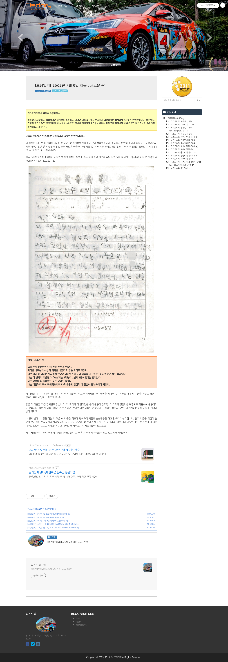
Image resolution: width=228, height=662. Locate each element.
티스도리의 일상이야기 (183, 155)
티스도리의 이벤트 (181, 121)
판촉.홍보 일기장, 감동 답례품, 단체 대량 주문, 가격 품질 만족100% (63, 476)
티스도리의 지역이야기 (182, 159)
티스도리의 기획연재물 (182, 140)
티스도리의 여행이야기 (182, 146)
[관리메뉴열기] (222, 5)
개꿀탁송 (81, 6)
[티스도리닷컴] (38, 6)
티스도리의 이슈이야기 (182, 149)
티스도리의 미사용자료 (182, 143)
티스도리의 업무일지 (181, 127)
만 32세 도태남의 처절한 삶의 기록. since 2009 (51, 569)
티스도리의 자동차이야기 (184, 162)
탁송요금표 (63, 6)
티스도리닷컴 (38, 565)
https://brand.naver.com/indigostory (47, 445)
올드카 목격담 (182, 165)
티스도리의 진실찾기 (181, 134)
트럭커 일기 (180, 131)
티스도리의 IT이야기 (182, 124)
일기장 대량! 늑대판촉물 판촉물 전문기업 (52, 472)
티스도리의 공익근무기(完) (183, 137)
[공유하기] (37, 496)
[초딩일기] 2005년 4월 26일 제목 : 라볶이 (44, 517)
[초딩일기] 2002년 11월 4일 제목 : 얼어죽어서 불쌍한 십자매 (52, 524)
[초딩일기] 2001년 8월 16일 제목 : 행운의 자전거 (47, 514)
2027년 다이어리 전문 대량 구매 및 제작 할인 (54, 449)
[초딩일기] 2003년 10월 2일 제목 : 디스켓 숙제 (46, 521)
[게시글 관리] (41, 496)
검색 (198, 100)
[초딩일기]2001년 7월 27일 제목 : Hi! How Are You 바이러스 (51, 528)
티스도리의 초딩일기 (43, 91)
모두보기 (174, 118)
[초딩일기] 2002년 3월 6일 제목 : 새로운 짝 (70, 85)
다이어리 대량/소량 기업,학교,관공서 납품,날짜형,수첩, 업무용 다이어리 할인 (67, 454)
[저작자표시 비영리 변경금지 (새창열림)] (62, 496)
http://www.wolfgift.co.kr (41, 468)
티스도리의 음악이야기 (182, 152)
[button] (17, 35)
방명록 (96, 6)
